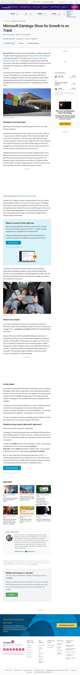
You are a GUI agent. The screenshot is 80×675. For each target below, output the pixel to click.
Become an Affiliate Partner (71, 658)
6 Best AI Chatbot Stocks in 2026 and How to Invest (43, 520)
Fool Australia (50, 645)
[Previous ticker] (5, 14)
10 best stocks (38, 235)
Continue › (12, 594)
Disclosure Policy (27, 670)
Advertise (29, 657)
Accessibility (62, 2)
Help (77, 2)
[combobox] (14, 2)
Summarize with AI (33, 43)
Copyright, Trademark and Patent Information (57, 670)
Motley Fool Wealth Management (70, 649)
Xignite (15, 654)
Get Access (57, 85)
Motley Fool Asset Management (70, 646)
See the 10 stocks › (12, 468)
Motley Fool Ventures (71, 652)
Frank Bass (31, 494)
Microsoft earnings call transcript (26, 196)
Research (29, 649)
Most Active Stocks (70, 12)
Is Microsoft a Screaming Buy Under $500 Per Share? (10, 499)
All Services (41, 645)
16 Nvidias (9, 578)
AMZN (28, 329)
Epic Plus (41, 653)
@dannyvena (31, 551)
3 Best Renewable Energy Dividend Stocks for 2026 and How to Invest (27, 498)
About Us (29, 645)
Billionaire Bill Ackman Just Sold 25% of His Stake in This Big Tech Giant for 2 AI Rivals (9, 522)
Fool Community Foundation (70, 655)
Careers (29, 647)
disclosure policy (34, 564)
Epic (40, 651)
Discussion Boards (59, 647)
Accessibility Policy (38, 670)
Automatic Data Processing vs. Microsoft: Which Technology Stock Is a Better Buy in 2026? (42, 501)
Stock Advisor (40, 648)
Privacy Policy (17, 670)
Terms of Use (8, 670)
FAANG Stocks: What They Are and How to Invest (26, 521)
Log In (70, 2)
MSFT (12, 53)
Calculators (59, 650)
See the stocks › (13, 242)
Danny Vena (11, 563)
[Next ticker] (64, 14)
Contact (29, 654)
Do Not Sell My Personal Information (43, 672)
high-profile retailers (36, 56)
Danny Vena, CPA (10, 39)
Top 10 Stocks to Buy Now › (75, 7)
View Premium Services (66, 625)
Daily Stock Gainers (69, 14)
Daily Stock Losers (71, 16)
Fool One (41, 659)
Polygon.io (21, 654)
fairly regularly (7, 63)
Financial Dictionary (59, 653)
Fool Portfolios (41, 656)
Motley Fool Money (41, 662)
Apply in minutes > (65, 124)
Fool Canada (50, 647)
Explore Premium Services (19, 21)
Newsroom (29, 652)
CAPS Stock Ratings (60, 644)
